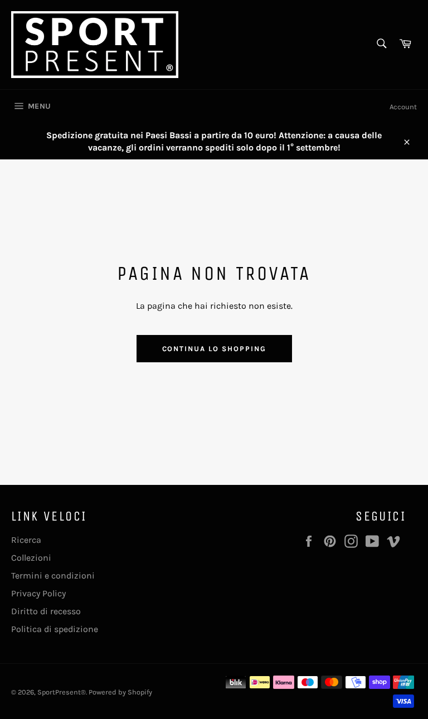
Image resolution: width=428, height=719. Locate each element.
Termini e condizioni (53, 575)
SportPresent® (61, 692)
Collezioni (31, 557)
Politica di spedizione (54, 629)
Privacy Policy (38, 593)
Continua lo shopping (214, 348)
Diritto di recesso (46, 611)
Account (403, 107)
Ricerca (26, 540)
